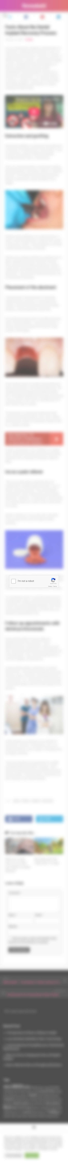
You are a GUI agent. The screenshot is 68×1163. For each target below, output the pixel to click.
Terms (55, 586)
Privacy (50, 586)
